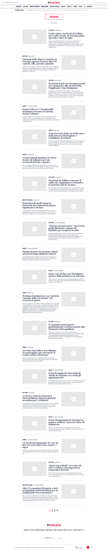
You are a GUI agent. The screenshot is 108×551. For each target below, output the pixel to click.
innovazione (44, 6)
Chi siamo (51, 547)
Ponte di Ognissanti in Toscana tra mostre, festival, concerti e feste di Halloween (66, 422)
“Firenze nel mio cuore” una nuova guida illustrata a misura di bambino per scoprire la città (66, 228)
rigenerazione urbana (72, 10)
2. (52, 510)
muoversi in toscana (57, 10)
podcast (89, 6)
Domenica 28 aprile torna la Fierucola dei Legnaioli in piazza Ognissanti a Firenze (39, 205)
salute (69, 6)
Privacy (23, 547)
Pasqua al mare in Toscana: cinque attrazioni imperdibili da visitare (40, 252)
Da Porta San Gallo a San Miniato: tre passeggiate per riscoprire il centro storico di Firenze (39, 352)
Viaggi (24, 106)
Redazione (59, 30)
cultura (25, 6)
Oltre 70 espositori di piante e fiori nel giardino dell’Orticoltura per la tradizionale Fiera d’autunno (40, 490)
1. (50, 510)
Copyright (45, 547)
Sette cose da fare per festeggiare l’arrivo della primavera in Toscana (66, 274)
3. (55, 510)
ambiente (18, 6)
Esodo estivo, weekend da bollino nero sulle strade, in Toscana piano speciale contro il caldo (66, 35)
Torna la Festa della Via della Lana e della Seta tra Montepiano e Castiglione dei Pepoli (66, 135)
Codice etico (35, 547)
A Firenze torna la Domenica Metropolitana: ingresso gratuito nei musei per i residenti (39, 398)
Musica (24, 154)
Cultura (25, 56)
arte (83, 10)
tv (84, 6)
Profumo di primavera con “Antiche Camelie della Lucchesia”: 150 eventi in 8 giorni (40, 298)
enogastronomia (35, 6)
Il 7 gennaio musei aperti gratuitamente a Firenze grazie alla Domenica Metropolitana (66, 326)
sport (79, 10)
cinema (44, 10)
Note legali (17, 547)
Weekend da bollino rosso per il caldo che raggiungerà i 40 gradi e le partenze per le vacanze (65, 182)
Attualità (51, 30)
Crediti (40, 547)
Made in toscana (55, 6)
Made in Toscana (27, 200)
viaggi (80, 6)
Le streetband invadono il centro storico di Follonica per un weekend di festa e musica (39, 159)
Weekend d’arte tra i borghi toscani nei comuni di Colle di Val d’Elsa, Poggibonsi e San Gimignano (66, 85)
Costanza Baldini (32, 106)
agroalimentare (38, 10)
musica (63, 6)
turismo (87, 10)
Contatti (57, 547)
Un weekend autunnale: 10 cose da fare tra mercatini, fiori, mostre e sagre (40, 444)
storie (75, 6)
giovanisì (49, 10)
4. (58, 510)
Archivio (62, 547)
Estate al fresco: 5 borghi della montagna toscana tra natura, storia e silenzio (37, 111)
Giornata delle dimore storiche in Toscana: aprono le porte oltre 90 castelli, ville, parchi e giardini (39, 61)
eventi (64, 10)
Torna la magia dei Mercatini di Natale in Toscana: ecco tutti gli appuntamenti (64, 375)
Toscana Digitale (29, 10)
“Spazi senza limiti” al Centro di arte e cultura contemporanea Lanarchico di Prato (64, 467)
